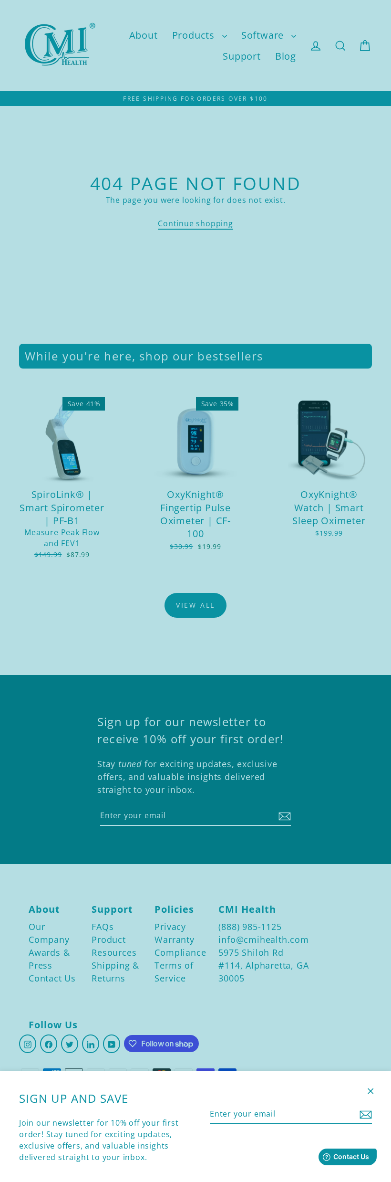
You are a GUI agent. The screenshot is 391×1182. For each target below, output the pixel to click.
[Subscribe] (364, 1114)
